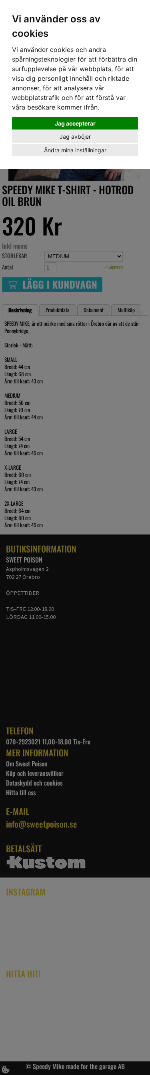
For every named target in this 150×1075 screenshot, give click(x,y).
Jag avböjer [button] (75, 136)
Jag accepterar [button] (75, 123)
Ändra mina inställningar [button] (75, 150)
